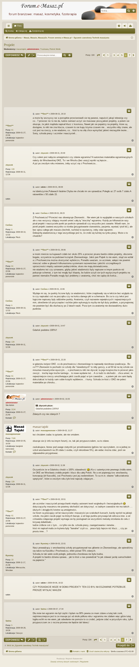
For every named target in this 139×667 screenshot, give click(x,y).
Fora (19, 26)
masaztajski (21, 49)
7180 (13, 438)
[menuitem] (119, 25)
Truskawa (44, 49)
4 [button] (118, 55)
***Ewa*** (9, 126)
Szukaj (10, 31)
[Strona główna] (69, 10)
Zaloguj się (22, 31)
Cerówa (9, 225)
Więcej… (9, 26)
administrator (33, 49)
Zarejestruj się (38, 31)
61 (12, 130)
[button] (98, 55)
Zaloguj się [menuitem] (125, 26)
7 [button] (129, 55)
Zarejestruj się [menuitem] (131, 26)
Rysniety (9, 555)
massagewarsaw (13, 434)
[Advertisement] (69, 82)
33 (12, 560)
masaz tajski (40, 426)
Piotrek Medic (55, 49)
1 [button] (107, 55)
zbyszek (9, 165)
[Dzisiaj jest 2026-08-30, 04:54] (132, 38)
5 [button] (122, 55)
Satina (8, 621)
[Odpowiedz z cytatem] (129, 111)
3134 (13, 409)
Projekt (9, 45)
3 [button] (114, 55)
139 (12, 169)
